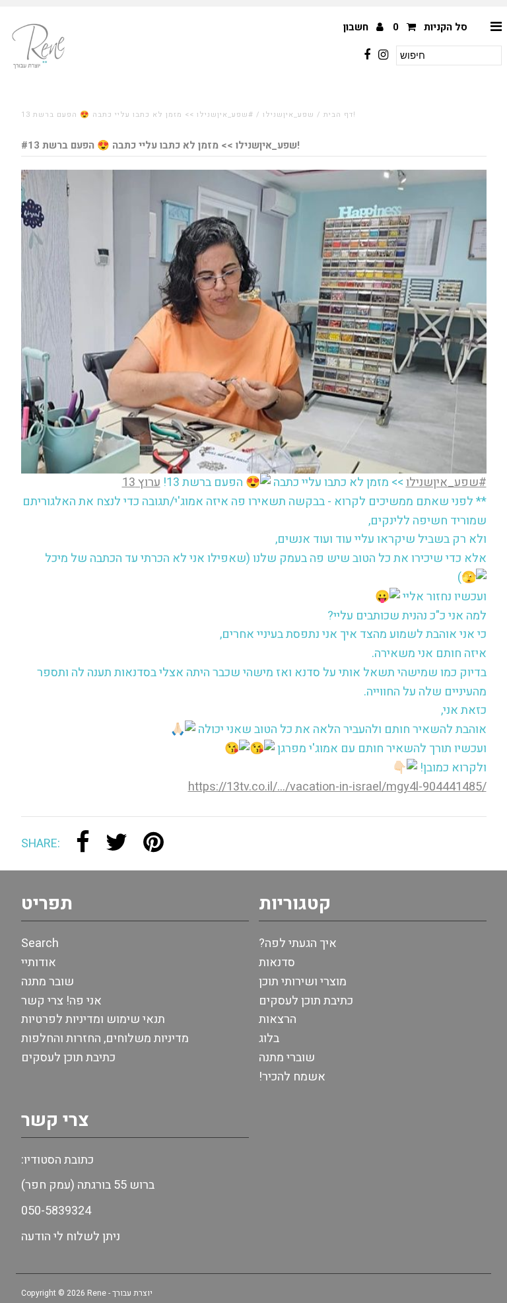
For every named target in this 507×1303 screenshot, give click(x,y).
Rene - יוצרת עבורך (119, 1293)
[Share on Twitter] (116, 843)
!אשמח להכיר (292, 1077)
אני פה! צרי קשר (61, 1001)
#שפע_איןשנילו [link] (446, 482)
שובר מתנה (47, 982)
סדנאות (277, 962)
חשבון (357, 27)
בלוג (269, 1038)
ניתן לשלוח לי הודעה (70, 1237)
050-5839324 (56, 1211)
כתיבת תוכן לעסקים (68, 1058)
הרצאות (277, 1019)
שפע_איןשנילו (288, 114)
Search (40, 943)
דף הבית (338, 114)
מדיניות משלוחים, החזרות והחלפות (105, 1038)
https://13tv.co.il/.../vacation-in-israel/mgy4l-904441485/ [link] (337, 787)
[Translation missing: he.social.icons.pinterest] (153, 843)
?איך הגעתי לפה (298, 943)
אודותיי (38, 962)
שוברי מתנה (287, 1058)
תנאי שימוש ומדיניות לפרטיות (93, 1019)
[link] (141, 482)
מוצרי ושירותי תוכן (303, 982)
